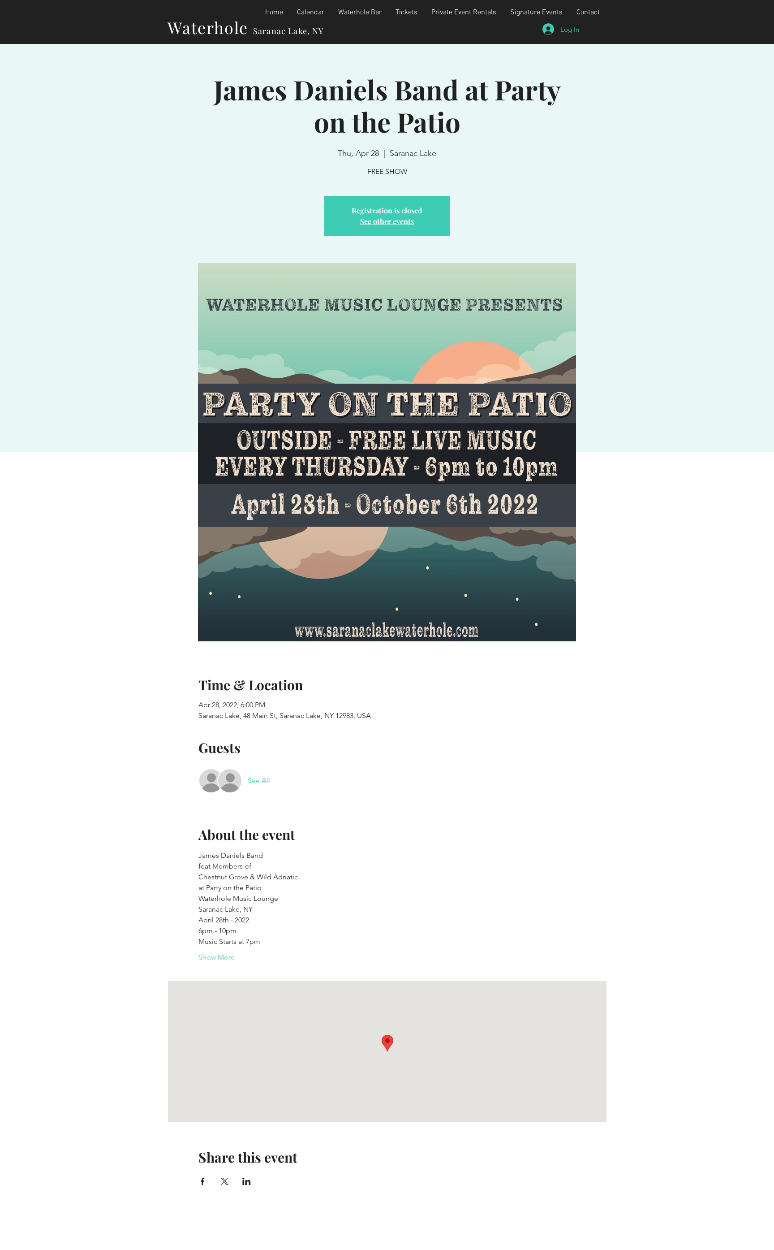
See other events (387, 221)
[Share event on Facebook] (202, 1181)
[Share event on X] (224, 1181)
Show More (216, 957)
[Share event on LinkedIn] (246, 1181)
